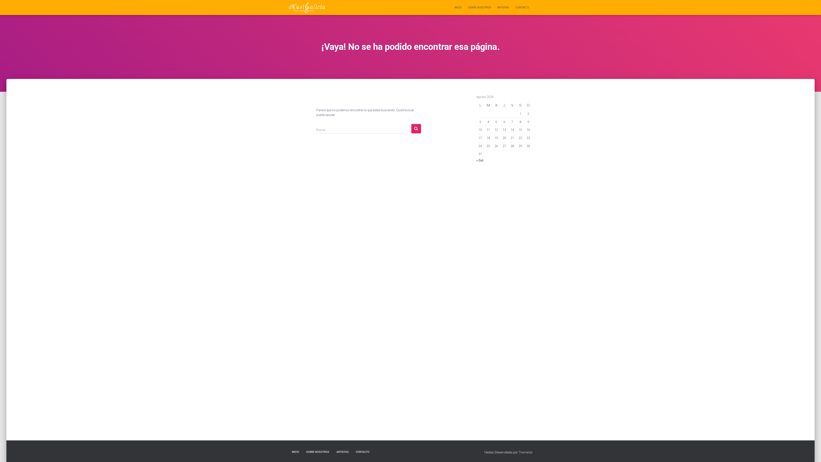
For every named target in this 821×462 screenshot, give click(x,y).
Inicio (458, 7)
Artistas (503, 7)
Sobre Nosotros (479, 7)
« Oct (479, 160)
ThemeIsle (525, 452)
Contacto (522, 7)
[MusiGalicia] (306, 7)
